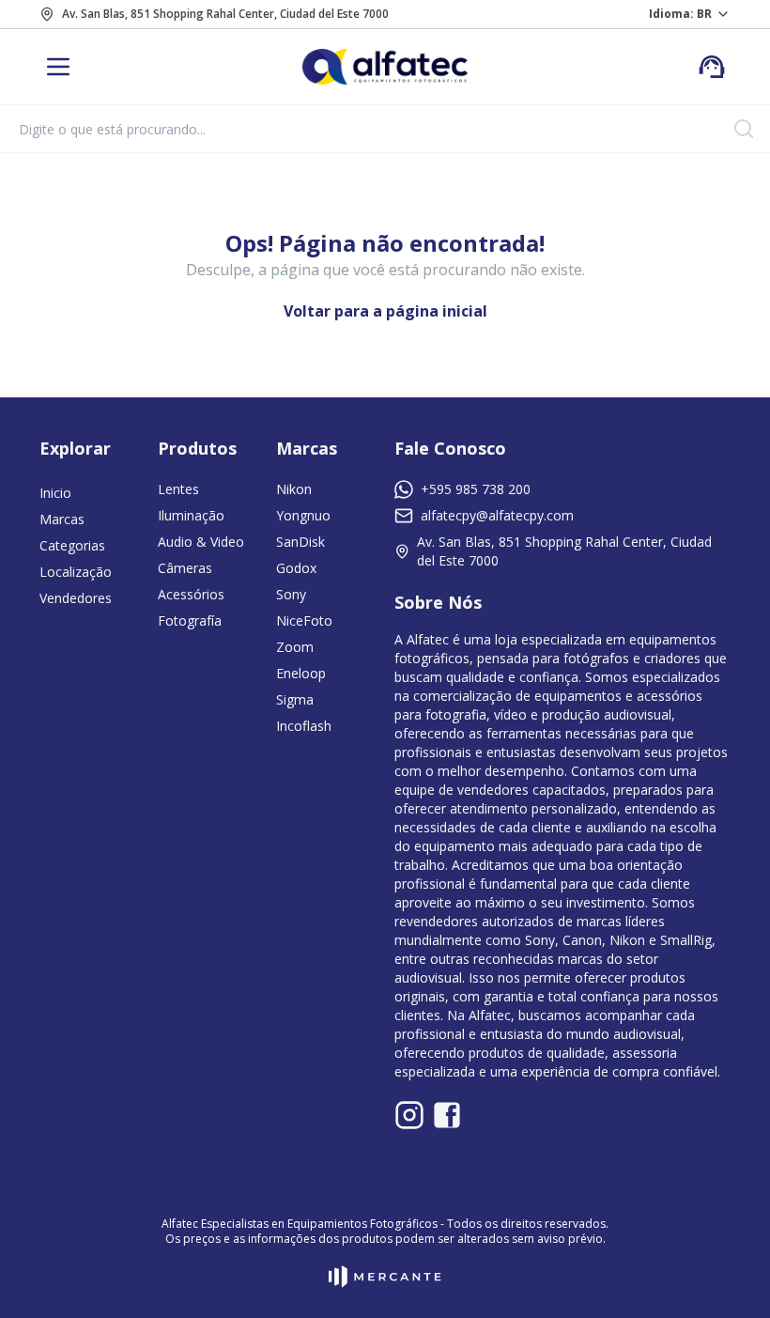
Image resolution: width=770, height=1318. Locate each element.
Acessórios (191, 594)
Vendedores (75, 598)
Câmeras (185, 568)
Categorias (72, 545)
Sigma (295, 699)
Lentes (178, 489)
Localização (75, 572)
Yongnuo (303, 515)
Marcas (62, 519)
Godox (296, 568)
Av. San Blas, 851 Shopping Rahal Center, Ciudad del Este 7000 (225, 14)
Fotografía (190, 620)
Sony (291, 594)
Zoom (295, 647)
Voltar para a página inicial (385, 311)
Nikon (294, 489)
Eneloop (301, 673)
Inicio (55, 493)
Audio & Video (201, 541)
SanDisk (300, 541)
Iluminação (191, 515)
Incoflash (303, 726)
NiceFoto (304, 620)
